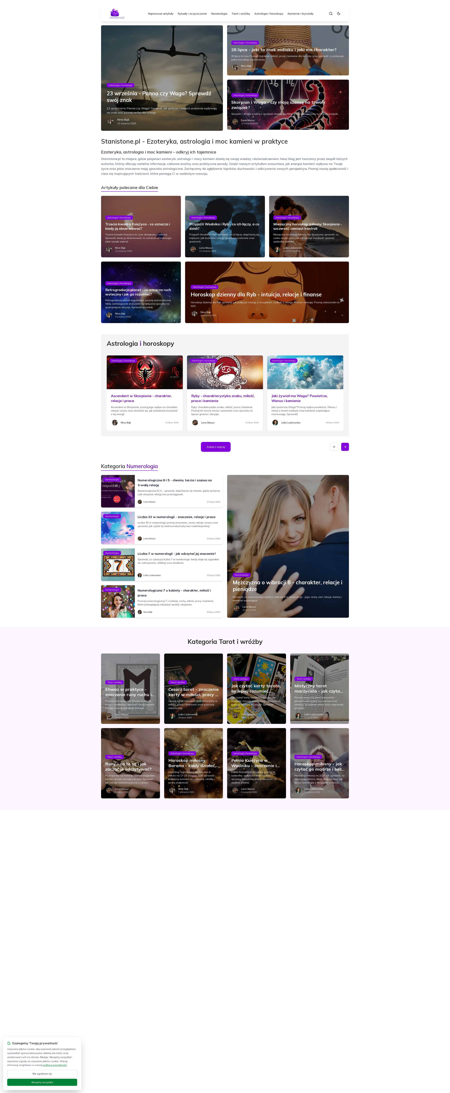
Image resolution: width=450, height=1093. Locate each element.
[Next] (345, 447)
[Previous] (334, 447)
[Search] (331, 13)
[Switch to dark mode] (339, 13)
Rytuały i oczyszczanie (192, 13)
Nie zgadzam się (42, 1073)
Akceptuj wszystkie (42, 1082)
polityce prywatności (55, 1065)
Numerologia (219, 13)
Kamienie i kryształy (301, 13)
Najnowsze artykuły (160, 13)
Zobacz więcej (216, 447)
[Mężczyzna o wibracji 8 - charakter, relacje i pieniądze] (288, 546)
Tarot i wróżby (241, 13)
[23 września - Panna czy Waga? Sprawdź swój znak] (162, 78)
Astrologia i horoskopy (268, 13)
